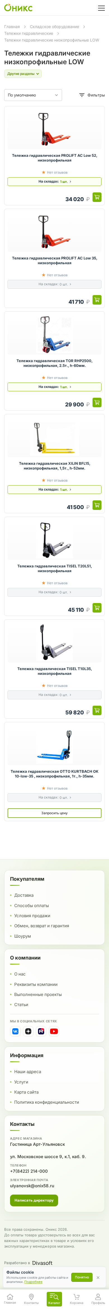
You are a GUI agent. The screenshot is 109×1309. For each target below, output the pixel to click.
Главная (12, 26)
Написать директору (34, 1200)
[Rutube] (41, 1031)
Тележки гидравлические (28, 33)
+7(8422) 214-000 (29, 1171)
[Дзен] (28, 1031)
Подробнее (33, 1282)
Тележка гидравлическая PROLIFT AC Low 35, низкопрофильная (54, 260)
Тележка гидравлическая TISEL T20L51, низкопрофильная (54, 568)
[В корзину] (97, 197)
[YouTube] (54, 1031)
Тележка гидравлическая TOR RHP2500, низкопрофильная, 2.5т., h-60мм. (54, 363)
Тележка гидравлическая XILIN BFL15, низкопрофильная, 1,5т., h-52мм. (54, 466)
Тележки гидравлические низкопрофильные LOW (51, 40)
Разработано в (17, 1262)
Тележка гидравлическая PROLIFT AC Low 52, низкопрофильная (54, 158)
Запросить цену (54, 813)
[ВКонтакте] (15, 1031)
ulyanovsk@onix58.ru (32, 1185)
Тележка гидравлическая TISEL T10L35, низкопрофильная (54, 671)
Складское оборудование (54, 26)
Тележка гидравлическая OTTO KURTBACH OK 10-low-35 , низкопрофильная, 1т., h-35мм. (54, 774)
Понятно (82, 1277)
